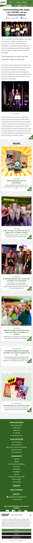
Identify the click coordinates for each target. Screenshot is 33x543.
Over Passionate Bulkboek (16, 464)
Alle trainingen (16, 442)
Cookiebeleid (13, 540)
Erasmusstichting (7, 43)
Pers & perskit (16, 490)
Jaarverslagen (16, 479)
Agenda (16, 459)
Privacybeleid (19, 540)
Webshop (16, 486)
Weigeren (16, 533)
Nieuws (16, 461)
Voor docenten (16, 439)
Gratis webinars (16, 452)
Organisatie (16, 456)
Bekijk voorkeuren (16, 537)
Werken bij (16, 469)
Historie (16, 474)
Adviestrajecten (16, 445)
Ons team (16, 466)
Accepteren (16, 530)
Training (18, 2)
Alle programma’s (16, 425)
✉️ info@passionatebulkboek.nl (16, 497)
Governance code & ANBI (16, 477)
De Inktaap (16, 433)
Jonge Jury (16, 430)
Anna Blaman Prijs (16, 435)
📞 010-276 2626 (16, 499)
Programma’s (25, 2)
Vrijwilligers (16, 472)
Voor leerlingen (17, 422)
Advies (10, 2)
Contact (16, 494)
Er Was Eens (16, 428)
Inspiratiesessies (16, 450)
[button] (30, 515)
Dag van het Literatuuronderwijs (16, 447)
